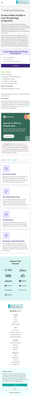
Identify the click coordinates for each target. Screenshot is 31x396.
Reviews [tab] (14, 160)
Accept (15, 385)
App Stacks (15, 347)
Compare (15, 360)
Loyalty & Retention (16, 334)
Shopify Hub (15, 364)
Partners (15, 345)
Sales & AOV (15, 330)
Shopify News (15, 357)
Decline (15, 388)
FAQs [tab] (8, 160)
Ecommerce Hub (15, 362)
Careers (15, 319)
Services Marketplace (5, 9)
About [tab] (3, 160)
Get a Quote (15, 65)
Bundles (15, 349)
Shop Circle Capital (15, 343)
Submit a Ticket (16, 324)
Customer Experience (15, 332)
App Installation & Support (17, 9)
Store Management (15, 336)
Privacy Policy (18, 381)
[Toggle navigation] (2, 2)
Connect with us (25, 106)
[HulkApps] (22, 2)
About (15, 317)
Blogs (15, 355)
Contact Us (15, 322)
